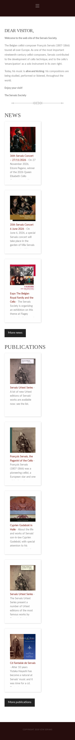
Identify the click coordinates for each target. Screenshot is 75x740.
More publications (19, 702)
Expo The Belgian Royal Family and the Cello (21, 297)
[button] (37, 6)
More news (15, 332)
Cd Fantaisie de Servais (22, 663)
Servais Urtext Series (21, 387)
